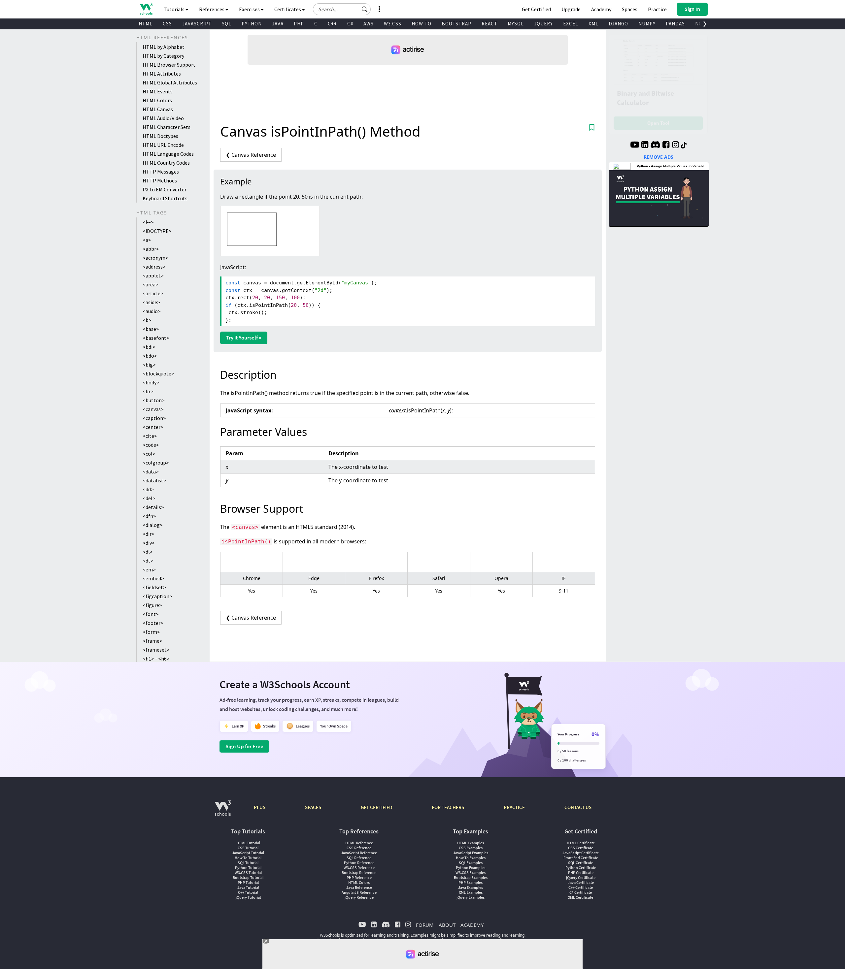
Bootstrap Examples (471, 877)
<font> (151, 614)
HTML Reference (359, 842)
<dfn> (149, 516)
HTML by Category (163, 55)
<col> (149, 453)
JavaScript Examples (470, 852)
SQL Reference (359, 857)
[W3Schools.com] (223, 811)
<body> (151, 382)
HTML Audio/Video (163, 118)
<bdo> (150, 355)
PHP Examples (470, 882)
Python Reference (359, 862)
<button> (154, 400)
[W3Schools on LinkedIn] (645, 145)
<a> (147, 240)
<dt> (148, 560)
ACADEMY (472, 924)
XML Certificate (580, 897)
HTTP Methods (160, 180)
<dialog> (153, 525)
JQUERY (543, 23)
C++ (332, 23)
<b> (147, 320)
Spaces (629, 9)
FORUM (425, 924)
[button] (364, 9)
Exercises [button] (250, 9)
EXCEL (570, 23)
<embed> (153, 578)
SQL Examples (471, 862)
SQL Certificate (580, 862)
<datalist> (154, 480)
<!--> (148, 222)
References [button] (212, 9)
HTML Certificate (581, 842)
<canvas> (153, 409)
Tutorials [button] (175, 9)
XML (593, 23)
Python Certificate (580, 867)
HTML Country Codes (166, 162)
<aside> (151, 302)
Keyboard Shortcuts (165, 198)
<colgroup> (156, 462)
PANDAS (675, 23)
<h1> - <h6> (156, 658)
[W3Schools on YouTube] (634, 145)
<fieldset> (154, 587)
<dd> (148, 489)
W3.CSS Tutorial (248, 872)
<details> (153, 507)
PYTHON (252, 23)
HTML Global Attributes (170, 82)
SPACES (313, 807)
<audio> (152, 311)
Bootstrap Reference (359, 872)
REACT (489, 23)
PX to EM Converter (164, 189)
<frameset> (156, 649)
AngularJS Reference (359, 892)
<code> (151, 444)
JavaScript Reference (359, 852)
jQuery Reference (359, 897)
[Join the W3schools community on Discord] (655, 145)
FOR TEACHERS (448, 807)
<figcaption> (157, 596)
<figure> (152, 605)
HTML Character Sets (166, 127)
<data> (151, 471)
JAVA (278, 23)
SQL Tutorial (248, 862)
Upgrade (571, 9)
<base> (151, 329)
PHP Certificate (580, 872)
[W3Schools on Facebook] (666, 145)
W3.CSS (392, 23)
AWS (368, 23)
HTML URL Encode (163, 145)
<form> (151, 632)
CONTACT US (578, 807)
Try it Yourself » (243, 337)
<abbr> (151, 248)
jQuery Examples (470, 897)
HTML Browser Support (169, 64)
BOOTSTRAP (456, 23)
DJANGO (618, 23)
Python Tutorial (248, 867)
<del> (149, 498)
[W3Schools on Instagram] (675, 145)
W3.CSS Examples (471, 872)
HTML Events (158, 91)
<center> (153, 427)
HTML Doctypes (160, 136)
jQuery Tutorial (248, 897)
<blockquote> (158, 373)
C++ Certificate (580, 887)
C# (350, 23)
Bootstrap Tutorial (248, 877)
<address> (154, 266)
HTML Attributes (162, 73)
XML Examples (471, 892)
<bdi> (149, 346)
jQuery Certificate (580, 877)
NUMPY (647, 23)
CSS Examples (471, 847)
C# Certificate (580, 892)
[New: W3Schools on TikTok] (684, 145)
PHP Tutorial (248, 882)
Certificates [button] (288, 9)
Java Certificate (581, 882)
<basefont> (156, 338)
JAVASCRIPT (197, 23)
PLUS (259, 807)
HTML (145, 23)
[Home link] (146, 8)
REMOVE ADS (658, 157)
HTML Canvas (158, 109)
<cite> (150, 436)
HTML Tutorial (248, 842)
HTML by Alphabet (164, 47)
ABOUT (447, 924)
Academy (601, 9)
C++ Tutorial (248, 892)
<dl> (148, 551)
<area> (150, 284)
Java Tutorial (248, 887)
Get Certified (536, 9)
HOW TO (421, 23)
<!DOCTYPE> (157, 231)
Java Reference (359, 887)
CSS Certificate (580, 847)
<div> (149, 542)
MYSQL (516, 23)
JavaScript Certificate (580, 852)
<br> (148, 391)
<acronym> (155, 257)
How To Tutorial (248, 857)
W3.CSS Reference (359, 867)
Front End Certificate (580, 857)
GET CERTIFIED (376, 807)
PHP (299, 23)
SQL (226, 23)
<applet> (153, 275)
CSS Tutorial (248, 847)
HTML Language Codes (168, 153)
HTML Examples (470, 842)
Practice (657, 9)
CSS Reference (359, 847)
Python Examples (470, 867)
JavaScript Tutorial (248, 852)
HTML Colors (157, 100)
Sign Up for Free (244, 746)
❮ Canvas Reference (251, 154)
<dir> (148, 534)
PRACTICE (514, 807)
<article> (153, 293)
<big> (149, 364)
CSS (167, 23)
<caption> (154, 418)
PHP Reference (359, 877)
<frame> (152, 640)
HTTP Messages (161, 171)
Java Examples (470, 887)
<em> (149, 569)
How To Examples (471, 857)
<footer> (153, 623)
